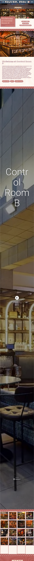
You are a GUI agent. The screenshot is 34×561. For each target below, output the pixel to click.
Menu (32, 1)
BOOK (3, 1)
